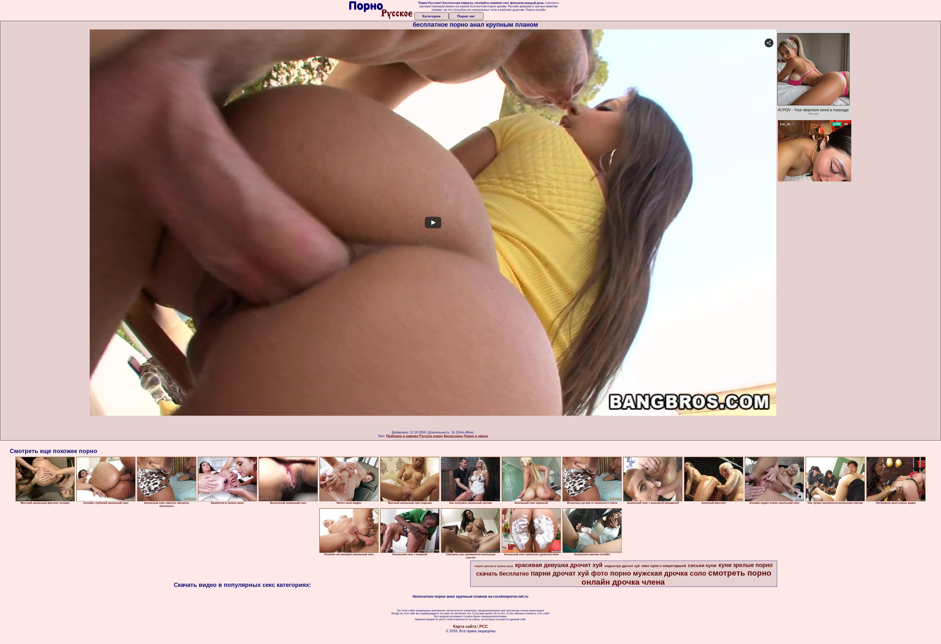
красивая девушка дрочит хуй (559, 565)
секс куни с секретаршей (664, 566)
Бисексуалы (453, 436)
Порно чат (466, 16)
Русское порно (431, 436)
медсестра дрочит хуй (622, 566)
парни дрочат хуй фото (569, 573)
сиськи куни (702, 565)
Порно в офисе (476, 436)
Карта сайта (464, 626)
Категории (431, 16)
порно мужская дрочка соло (658, 573)
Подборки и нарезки (402, 436)
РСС (483, 626)
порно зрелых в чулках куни (494, 566)
